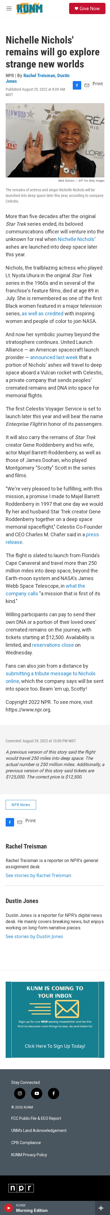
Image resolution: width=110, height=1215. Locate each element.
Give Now (90, 8)
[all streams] (102, 1208)
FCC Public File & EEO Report (36, 1118)
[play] (8, 1208)
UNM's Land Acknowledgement (39, 1131)
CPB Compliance (26, 1143)
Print (98, 84)
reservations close (52, 645)
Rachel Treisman (39, 75)
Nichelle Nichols (75, 239)
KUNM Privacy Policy (29, 1155)
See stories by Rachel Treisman (38, 875)
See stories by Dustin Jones (34, 936)
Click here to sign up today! (55, 1046)
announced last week (54, 357)
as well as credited (42, 313)
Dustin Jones (22, 900)
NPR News (21, 804)
